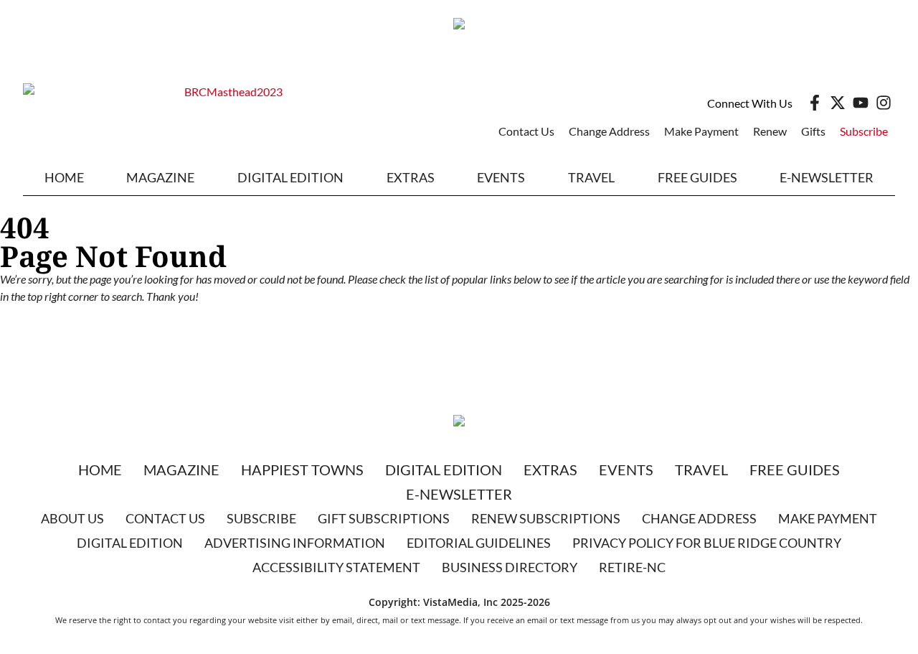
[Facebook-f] (814, 102)
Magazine (181, 469)
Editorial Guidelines (479, 543)
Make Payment (701, 131)
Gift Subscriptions (384, 518)
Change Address (609, 131)
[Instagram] (883, 102)
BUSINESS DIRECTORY (509, 567)
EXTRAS (411, 177)
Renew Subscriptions (545, 518)
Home (64, 177)
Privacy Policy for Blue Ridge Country (706, 543)
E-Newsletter (827, 177)
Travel (591, 177)
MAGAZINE (160, 177)
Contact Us (526, 131)
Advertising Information (294, 543)
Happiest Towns (302, 469)
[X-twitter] (837, 102)
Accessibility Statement (336, 567)
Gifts (813, 131)
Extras (550, 469)
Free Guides (697, 177)
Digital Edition (443, 469)
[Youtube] (860, 102)
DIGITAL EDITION (290, 177)
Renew (770, 131)
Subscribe (864, 131)
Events (501, 177)
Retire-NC (632, 567)
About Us (72, 518)
